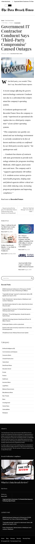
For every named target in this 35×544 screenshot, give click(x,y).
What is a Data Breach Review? (14, 482)
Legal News (5, 385)
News (21, 53)
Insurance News (6, 382)
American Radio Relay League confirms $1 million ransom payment (25, 265)
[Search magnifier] (32, 278)
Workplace (5, 412)
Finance (4, 375)
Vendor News (5, 406)
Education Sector (6, 368)
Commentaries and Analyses (9, 352)
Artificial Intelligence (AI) (8, 348)
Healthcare (5, 379)
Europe (4, 372)
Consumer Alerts (6, 355)
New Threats (5, 396)
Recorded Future (17, 199)
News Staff (4, 231)
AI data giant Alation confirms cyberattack (13, 324)
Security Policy (26, 538)
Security (19, 538)
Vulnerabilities (6, 409)
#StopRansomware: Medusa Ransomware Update (15, 332)
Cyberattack (5, 362)
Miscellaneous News (7, 392)
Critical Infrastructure (7, 358)
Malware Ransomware (8, 389)
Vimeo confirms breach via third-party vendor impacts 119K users (8, 227)
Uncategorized (6, 402)
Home (2, 20)
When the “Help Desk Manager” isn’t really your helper (27, 209)
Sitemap (12, 538)
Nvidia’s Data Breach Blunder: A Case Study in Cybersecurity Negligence (8, 248)
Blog (7, 538)
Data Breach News (9, 20)
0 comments (17, 22)
